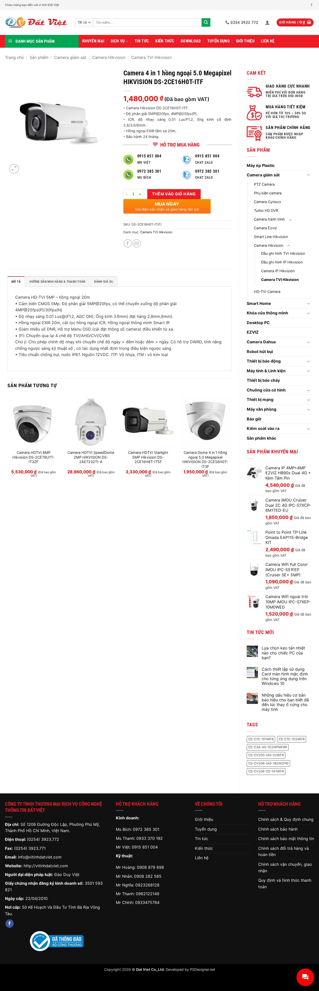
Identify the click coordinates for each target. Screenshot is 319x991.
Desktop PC (258, 322)
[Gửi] (206, 22)
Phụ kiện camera (268, 193)
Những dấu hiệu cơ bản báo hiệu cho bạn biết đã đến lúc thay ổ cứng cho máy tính (285, 702)
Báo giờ (254, 418)
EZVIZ (253, 332)
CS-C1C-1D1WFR (261, 739)
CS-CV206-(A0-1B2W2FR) (268, 763)
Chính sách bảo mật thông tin (286, 838)
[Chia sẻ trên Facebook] (128, 243)
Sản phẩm (39, 57)
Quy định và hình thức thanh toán (284, 883)
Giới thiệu (245, 41)
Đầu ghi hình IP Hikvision (282, 262)
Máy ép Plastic (261, 165)
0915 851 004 (145, 847)
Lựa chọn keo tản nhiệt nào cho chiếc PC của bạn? (283, 653)
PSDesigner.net (202, 969)
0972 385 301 (146, 829)
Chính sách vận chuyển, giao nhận (285, 867)
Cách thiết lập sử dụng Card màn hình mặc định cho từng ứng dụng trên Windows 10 (285, 676)
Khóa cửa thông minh (267, 312)
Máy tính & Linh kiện (266, 370)
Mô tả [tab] (16, 281)
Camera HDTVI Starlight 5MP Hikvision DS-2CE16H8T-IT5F (148, 457)
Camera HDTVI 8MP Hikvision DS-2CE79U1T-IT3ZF (33, 457)
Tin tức (142, 41)
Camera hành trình (269, 219)
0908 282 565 (147, 876)
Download (191, 41)
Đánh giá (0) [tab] (103, 281)
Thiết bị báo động (264, 361)
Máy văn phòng (261, 409)
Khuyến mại (93, 41)
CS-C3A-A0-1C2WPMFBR (267, 747)
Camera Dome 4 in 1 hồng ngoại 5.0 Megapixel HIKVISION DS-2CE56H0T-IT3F (205, 459)
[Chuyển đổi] (309, 175)
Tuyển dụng (218, 41)
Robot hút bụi (260, 351)
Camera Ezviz (265, 228)
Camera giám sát (70, 57)
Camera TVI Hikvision (151, 57)
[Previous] (7, 440)
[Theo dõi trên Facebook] (311, 5)
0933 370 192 (149, 838)
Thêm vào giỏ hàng (174, 194)
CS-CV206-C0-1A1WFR (266, 771)
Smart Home (259, 303)
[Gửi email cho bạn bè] (137, 243)
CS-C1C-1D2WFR (292, 739)
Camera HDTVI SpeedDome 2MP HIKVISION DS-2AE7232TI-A (91, 457)
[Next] (231, 440)
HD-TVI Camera (267, 291)
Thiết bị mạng (260, 399)
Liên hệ (267, 41)
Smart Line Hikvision (271, 237)
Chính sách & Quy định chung (286, 819)
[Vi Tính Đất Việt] (36, 22)
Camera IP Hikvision (278, 271)
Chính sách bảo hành (278, 829)
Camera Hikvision (108, 57)
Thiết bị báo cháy (263, 380)
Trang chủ (14, 57)
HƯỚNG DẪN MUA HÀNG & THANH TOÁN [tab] (57, 281)
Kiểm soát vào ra (263, 428)
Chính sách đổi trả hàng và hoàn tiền (283, 851)
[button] (267, 22)
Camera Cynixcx (267, 202)
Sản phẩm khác (261, 438)
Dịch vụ (118, 41)
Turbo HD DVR (266, 210)
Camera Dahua (261, 341)
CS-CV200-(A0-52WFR (266, 755)
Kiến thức (164, 41)
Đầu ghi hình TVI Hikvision (283, 253)
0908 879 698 (150, 867)
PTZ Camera (264, 184)
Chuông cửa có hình (266, 389)
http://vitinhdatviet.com (46, 865)
